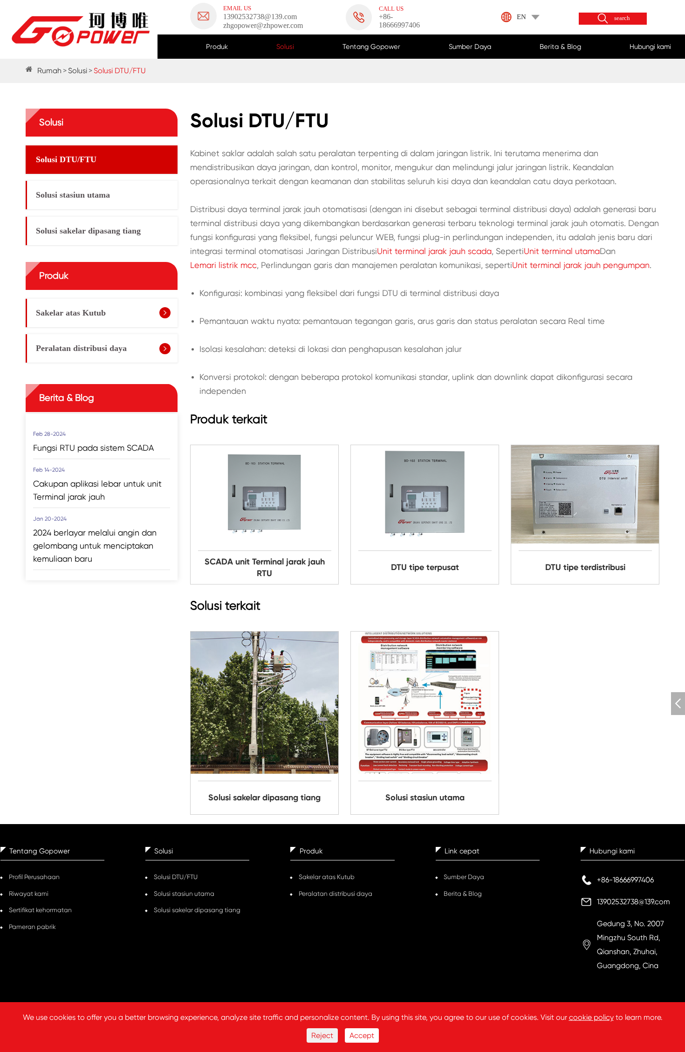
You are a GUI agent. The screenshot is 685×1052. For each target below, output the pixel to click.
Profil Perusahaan (34, 876)
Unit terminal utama (562, 251)
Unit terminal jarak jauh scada (434, 251)
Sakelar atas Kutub (71, 312)
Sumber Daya (470, 46)
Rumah (49, 70)
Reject (322, 1035)
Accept (361, 1035)
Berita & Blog (560, 46)
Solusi (285, 46)
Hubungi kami (650, 46)
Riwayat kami (28, 893)
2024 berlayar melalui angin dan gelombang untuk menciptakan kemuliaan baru (95, 545)
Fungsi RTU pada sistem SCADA (93, 447)
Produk (217, 46)
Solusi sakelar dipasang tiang (88, 230)
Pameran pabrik (32, 926)
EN (521, 17)
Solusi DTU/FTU (120, 70)
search (622, 18)
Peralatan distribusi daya (81, 348)
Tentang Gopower (371, 46)
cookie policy (591, 1017)
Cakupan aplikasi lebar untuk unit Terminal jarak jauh (97, 489)
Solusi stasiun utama (73, 194)
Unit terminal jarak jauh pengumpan (581, 265)
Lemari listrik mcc (223, 265)
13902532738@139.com (633, 901)
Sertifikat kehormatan (40, 910)
